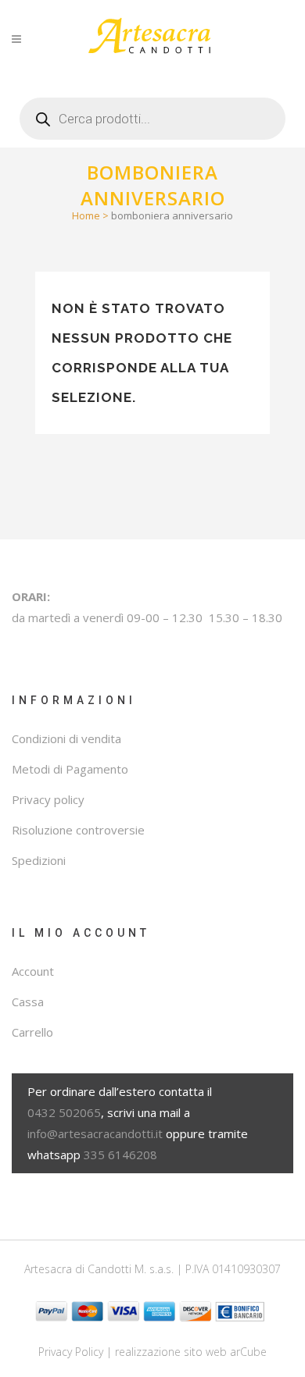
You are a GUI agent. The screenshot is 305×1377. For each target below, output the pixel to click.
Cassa (28, 1001)
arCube (248, 1351)
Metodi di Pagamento (70, 769)
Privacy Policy (70, 1351)
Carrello (32, 1032)
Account (33, 971)
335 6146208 (120, 1154)
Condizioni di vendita (66, 738)
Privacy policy (48, 799)
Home (86, 215)
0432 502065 (64, 1112)
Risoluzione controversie (78, 830)
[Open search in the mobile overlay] (152, 113)
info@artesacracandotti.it (95, 1133)
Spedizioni (39, 860)
